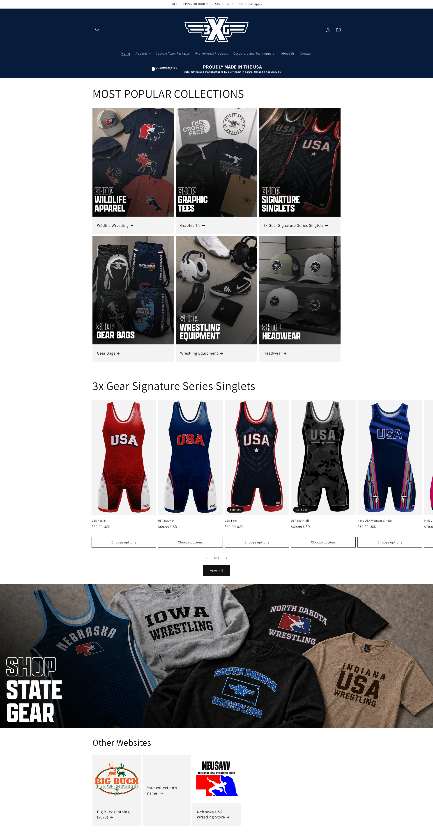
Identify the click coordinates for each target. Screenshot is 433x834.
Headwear (273, 353)
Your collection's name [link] (162, 790)
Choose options (123, 542)
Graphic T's (190, 225)
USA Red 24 (99, 520)
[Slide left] (207, 558)
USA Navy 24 (166, 520)
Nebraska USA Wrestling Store (211, 814)
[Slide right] (226, 558)
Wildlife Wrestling (113, 225)
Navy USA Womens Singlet (374, 520)
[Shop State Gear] (216, 656)
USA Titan (231, 520)
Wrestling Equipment (199, 353)
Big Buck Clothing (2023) (113, 814)
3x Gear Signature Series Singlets (294, 225)
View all (216, 570)
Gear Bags (106, 353)
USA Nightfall (300, 520)
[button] (97, 30)
